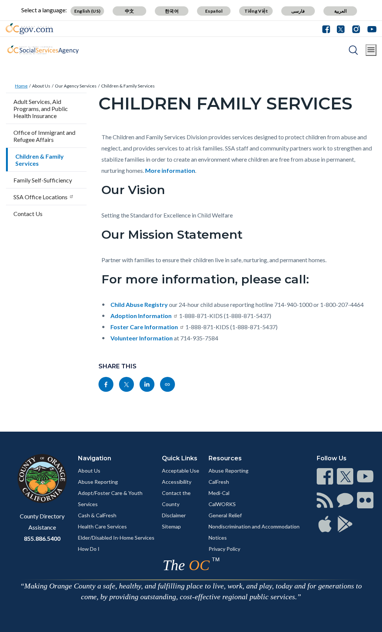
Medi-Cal (219, 493)
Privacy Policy (224, 549)
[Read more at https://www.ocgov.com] (42, 478)
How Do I (89, 549)
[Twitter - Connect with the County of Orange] (341, 28)
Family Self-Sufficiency (42, 180)
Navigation (94, 458)
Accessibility (176, 482)
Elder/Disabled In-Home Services (116, 537)
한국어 (172, 11)
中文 (129, 11)
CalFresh (219, 482)
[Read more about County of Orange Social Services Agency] (43, 50)
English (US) (87, 11)
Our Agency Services (76, 86)
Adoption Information (141, 315)
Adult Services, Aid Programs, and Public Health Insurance (40, 108)
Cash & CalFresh (97, 515)
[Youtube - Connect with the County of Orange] (370, 28)
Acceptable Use (180, 470)
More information (170, 170)
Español (214, 11)
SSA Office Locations (40, 196)
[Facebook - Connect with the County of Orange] (328, 28)
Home (21, 86)
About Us (41, 86)
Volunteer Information (141, 338)
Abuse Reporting (98, 482)
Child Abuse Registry (139, 304)
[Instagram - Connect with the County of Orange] (356, 28)
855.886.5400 (42, 538)
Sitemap (171, 526)
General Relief (225, 515)
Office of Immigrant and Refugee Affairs (44, 136)
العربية (340, 11)
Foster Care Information (144, 326)
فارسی (298, 11)
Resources (225, 458)
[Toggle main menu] (371, 50)
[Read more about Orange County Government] (29, 28)
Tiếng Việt (256, 11)
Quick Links (179, 458)
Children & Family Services (128, 86)
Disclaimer (174, 515)
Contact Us (28, 213)
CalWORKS (222, 504)
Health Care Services (102, 526)
